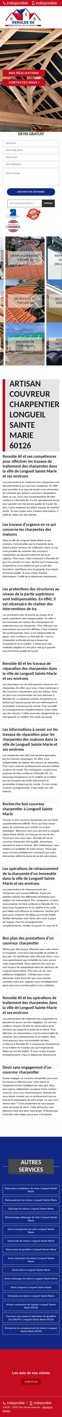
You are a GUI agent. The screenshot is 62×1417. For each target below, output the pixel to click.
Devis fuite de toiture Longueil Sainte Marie (31, 1240)
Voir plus (31, 1381)
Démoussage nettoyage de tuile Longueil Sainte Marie (31, 1219)
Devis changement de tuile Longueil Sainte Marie (31, 1231)
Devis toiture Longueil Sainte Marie (31, 1270)
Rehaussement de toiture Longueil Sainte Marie (31, 1200)
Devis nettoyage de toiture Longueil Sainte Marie (31, 1278)
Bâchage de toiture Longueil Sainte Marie (31, 1208)
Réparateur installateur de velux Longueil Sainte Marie (31, 1190)
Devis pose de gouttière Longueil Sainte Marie (31, 1249)
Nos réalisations (24, 73)
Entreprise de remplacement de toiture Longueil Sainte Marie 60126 (31, 1330)
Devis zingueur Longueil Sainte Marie (31, 1287)
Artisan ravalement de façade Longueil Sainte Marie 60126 (31, 1306)
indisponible (17, 3)
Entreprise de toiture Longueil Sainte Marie (31, 1295)
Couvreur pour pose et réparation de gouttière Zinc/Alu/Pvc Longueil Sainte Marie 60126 (31, 1318)
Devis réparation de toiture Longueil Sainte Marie (31, 1260)
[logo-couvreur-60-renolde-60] (23, 17)
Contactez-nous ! (24, 82)
